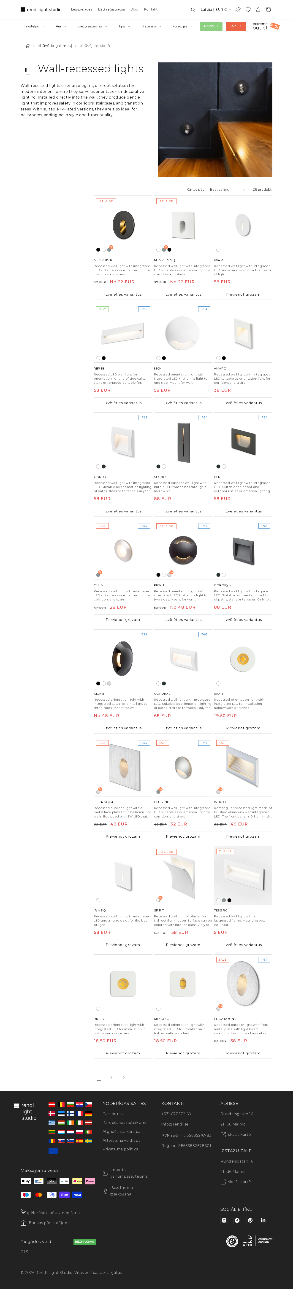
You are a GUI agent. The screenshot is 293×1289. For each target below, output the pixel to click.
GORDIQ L (162, 693)
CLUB (98, 585)
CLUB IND (162, 802)
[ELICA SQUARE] (123, 767)
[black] (98, 250)
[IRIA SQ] (123, 875)
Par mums (113, 1114)
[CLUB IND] (183, 767)
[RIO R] (243, 659)
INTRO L (220, 802)
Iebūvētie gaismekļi (54, 45)
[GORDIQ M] (243, 550)
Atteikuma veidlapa (122, 1140)
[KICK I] (183, 333)
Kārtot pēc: (196, 190)
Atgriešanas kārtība (122, 1131)
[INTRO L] (243, 767)
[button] (193, 10)
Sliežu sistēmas (90, 26)
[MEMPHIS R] (123, 225)
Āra (58, 26)
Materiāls (148, 26)
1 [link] (99, 1077)
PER (217, 477)
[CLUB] (123, 550)
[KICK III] (123, 659)
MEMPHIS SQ (164, 260)
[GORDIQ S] (123, 442)
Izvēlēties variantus (123, 294)
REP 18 (99, 368)
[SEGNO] (183, 442)
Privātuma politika (120, 1149)
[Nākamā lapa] (124, 1077)
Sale (233, 26)
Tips (122, 26)
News (209, 26)
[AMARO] (243, 333)
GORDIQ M (223, 585)
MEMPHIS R (103, 260)
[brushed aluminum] (109, 683)
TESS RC (221, 910)
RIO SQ (100, 1019)
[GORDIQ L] (183, 659)
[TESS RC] (243, 875)
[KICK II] (183, 550)
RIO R (218, 693)
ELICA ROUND (225, 1019)
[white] (104, 250)
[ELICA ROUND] (243, 984)
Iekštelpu (31, 26)
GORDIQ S (102, 477)
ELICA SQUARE (106, 802)
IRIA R (218, 260)
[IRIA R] (243, 225)
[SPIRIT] (183, 875)
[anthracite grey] (104, 466)
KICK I (158, 368)
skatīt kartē (239, 1134)
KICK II (159, 585)
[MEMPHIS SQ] (183, 225)
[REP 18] (123, 333)
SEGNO (160, 477)
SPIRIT (159, 910)
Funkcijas (180, 26)
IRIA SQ (100, 910)
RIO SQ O (162, 1019)
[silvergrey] (224, 900)
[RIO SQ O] (183, 984)
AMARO (220, 368)
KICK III (99, 693)
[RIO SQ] (123, 984)
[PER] (243, 442)
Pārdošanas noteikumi (124, 1122)
